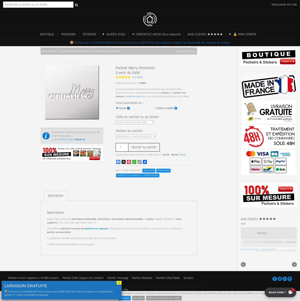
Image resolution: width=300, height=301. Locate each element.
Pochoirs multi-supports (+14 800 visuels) (137, 175)
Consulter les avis (249, 249)
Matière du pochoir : (130, 131)
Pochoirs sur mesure (96, 228)
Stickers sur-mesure (77, 279)
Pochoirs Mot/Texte (168, 275)
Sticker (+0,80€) (165, 108)
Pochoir (123, 108)
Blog (126, 286)
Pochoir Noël (163, 170)
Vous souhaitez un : (130, 103)
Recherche (76, 5)
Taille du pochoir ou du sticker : (138, 117)
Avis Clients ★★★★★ (258, 219)
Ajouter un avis (267, 249)
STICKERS (89, 34)
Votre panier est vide (284, 5)
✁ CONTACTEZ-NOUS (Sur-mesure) (156, 34)
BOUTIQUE (47, 34)
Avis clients (137, 77)
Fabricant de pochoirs (21, 279)
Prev (243, 261)
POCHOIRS (68, 34)
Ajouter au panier (144, 147)
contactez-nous (133, 96)
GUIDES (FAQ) (115, 34)
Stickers (188, 275)
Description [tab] (55, 196)
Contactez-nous (186, 51)
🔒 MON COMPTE (245, 34)
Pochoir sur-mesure (49, 279)
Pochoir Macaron (142, 275)
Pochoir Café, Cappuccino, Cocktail (82, 275)
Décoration (148, 170)
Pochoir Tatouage (117, 275)
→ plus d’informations (68, 139)
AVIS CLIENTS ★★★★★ (205, 34)
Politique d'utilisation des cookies (164, 298)
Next (294, 261)
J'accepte (124, 298)
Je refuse (138, 298)
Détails (182, 154)
